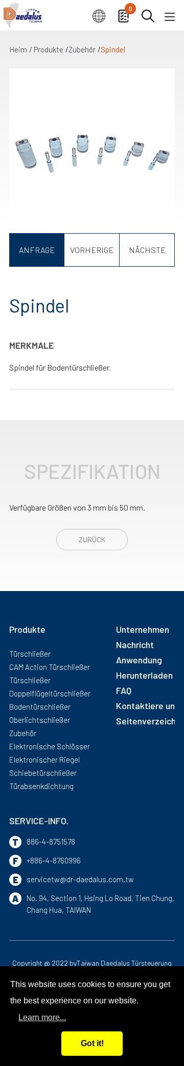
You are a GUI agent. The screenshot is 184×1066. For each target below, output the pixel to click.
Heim (18, 49)
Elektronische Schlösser (49, 746)
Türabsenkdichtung (41, 786)
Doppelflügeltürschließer (49, 693)
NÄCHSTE (147, 250)
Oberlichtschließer (39, 719)
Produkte (48, 49)
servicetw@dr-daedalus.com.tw (80, 879)
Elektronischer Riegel (44, 759)
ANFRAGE (37, 250)
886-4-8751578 (51, 841)
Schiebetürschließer (43, 772)
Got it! (92, 1043)
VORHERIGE (91, 250)
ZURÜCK (92, 539)
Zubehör (82, 49)
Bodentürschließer (40, 706)
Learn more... (42, 1017)
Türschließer (30, 653)
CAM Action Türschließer (49, 666)
